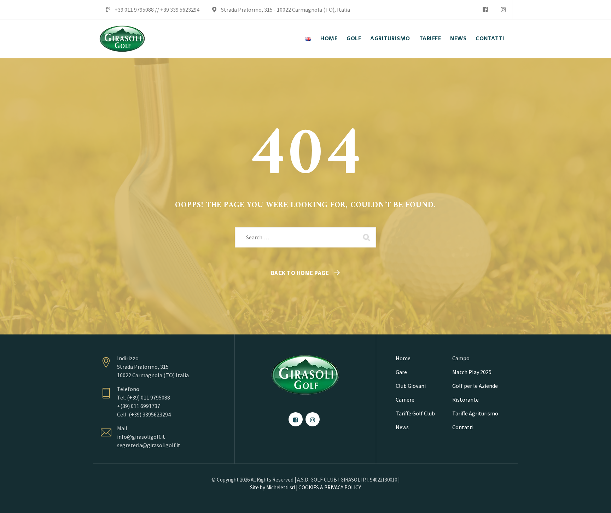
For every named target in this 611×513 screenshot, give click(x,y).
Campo (461, 358)
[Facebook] (485, 9)
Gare (401, 371)
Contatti (462, 427)
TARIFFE (430, 39)
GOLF (354, 39)
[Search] (367, 237)
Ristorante (465, 399)
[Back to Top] (596, 501)
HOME (328, 39)
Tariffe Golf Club (415, 413)
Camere (405, 399)
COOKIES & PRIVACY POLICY (329, 487)
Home (403, 358)
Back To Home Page (300, 273)
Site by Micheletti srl (272, 487)
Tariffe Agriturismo (475, 413)
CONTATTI (490, 39)
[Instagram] (503, 9)
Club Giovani (411, 385)
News (402, 427)
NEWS (458, 39)
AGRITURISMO (390, 39)
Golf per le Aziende (475, 385)
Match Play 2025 (471, 371)
